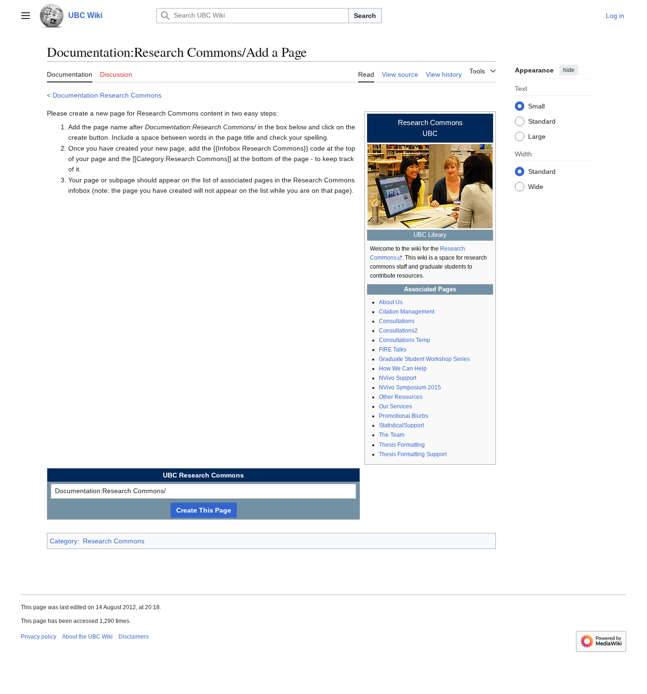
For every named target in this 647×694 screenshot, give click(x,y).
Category (63, 541)
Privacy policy (38, 636)
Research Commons (113, 541)
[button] (25, 15)
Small (536, 105)
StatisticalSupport (401, 425)
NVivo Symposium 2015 (410, 387)
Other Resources (400, 397)
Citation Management (406, 311)
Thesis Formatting (402, 445)
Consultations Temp (404, 340)
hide (569, 70)
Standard (542, 121)
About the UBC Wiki (87, 636)
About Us (391, 302)
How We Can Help (403, 368)
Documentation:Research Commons (107, 95)
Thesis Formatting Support (413, 454)
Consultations (396, 321)
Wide (535, 186)
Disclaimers (133, 636)
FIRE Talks (392, 349)
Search (365, 15)
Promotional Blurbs (403, 416)
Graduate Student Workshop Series (424, 359)
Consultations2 (398, 330)
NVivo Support (397, 378)
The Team (391, 435)
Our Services (395, 406)
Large (537, 136)
